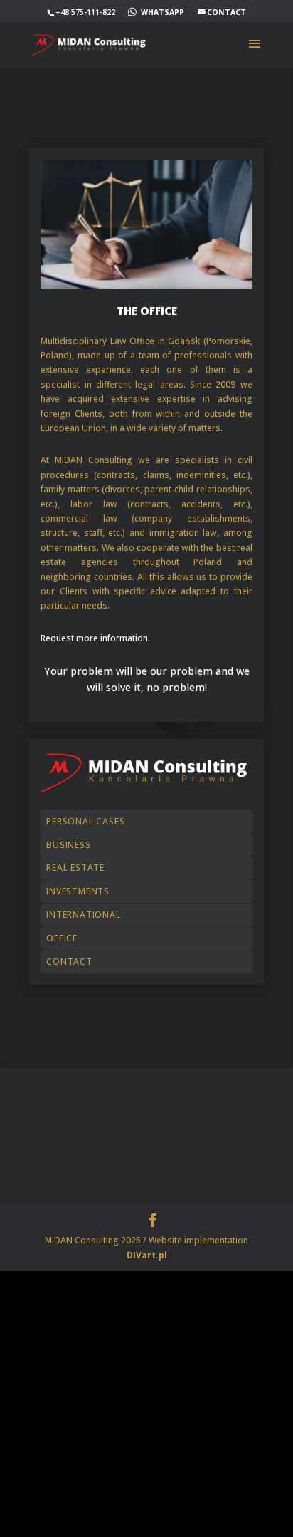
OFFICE (62, 938)
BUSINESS (68, 845)
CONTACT (69, 962)
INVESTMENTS (78, 891)
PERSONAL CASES (85, 821)
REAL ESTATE (75, 867)
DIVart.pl (147, 1255)
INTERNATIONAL (83, 915)
